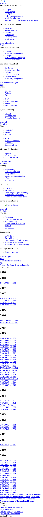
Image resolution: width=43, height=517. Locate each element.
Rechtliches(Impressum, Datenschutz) (11, 513)
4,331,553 (12, 301)
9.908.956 (4, 366)
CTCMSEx (9, 188)
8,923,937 (12, 383)
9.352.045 (4, 385)
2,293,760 (12, 429)
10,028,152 (13, 379)
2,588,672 (12, 480)
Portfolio (3, 163)
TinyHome (11, 29)
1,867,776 (12, 445)
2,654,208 (12, 349)
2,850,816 (12, 482)
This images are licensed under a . (20, 496)
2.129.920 (4, 467)
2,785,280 (12, 351)
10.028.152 (4, 379)
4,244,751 (12, 401)
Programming (12, 171)
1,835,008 (12, 340)
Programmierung (13, 218)
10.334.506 (4, 368)
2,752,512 (12, 463)
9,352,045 (12, 385)
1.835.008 (4, 340)
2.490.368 (4, 477)
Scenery (8, 91)
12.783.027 (4, 323)
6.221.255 (4, 407)
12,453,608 (13, 320)
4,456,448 (12, 409)
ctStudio (10, 179)
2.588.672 (4, 480)
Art (1, 85)
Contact (3, 507)
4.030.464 (4, 403)
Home (2, 261)
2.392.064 (4, 355)
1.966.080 (4, 490)
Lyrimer (9, 34)
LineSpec (14, 15)
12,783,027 (13, 323)
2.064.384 (4, 425)
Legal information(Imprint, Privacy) (6, 510)
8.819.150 (4, 377)
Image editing (15, 175)
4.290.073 (4, 305)
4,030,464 (12, 403)
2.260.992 (4, 353)
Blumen (8, 134)
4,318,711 (12, 303)
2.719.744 (4, 347)
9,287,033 (12, 362)
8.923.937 (4, 383)
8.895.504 (4, 374)
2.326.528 (4, 427)
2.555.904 (4, 473)
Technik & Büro (11, 145)
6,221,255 (12, 407)
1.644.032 (4, 283)
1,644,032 (12, 283)
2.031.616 (4, 460)
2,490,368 (12, 477)
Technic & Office (11, 106)
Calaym (10, 11)
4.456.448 (4, 409)
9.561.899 (4, 381)
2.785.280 (4, 351)
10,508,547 (13, 370)
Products (3, 3)
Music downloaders (21, 19)
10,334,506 (13, 368)
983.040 (3, 475)
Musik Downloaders (12, 60)
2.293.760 (4, 429)
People (7, 103)
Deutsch (9, 516)
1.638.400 (4, 488)
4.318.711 (4, 303)
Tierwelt (8, 132)
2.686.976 (4, 338)
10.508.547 (4, 370)
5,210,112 (12, 405)
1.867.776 (4, 445)
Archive (16, 507)
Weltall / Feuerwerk (12, 141)
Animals (8, 93)
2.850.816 (4, 482)
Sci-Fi (7, 99)
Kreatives (3, 124)
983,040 (10, 475)
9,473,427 (12, 372)
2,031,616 (12, 460)
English (3, 516)
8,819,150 (12, 377)
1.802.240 (4, 492)
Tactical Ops (16, 191)
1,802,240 (12, 492)
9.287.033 (4, 362)
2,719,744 (12, 347)
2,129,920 (12, 467)
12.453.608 (4, 320)
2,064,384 (12, 425)
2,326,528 (12, 427)
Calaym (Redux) (11, 38)
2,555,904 (12, 473)
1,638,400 (12, 488)
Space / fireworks (11, 101)
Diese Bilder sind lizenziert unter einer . (20, 499)
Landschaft (9, 130)
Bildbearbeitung (15, 222)
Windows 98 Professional (16, 196)
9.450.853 (4, 364)
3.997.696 (4, 360)
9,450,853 (12, 364)
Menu (2, 259)
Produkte (3, 45)
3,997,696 (12, 360)
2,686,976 (12, 338)
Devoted (8, 114)
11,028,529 (13, 298)
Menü (2, 263)
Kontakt (9, 507)
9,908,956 (12, 366)
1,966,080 (12, 490)
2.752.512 (4, 463)
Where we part (10, 116)
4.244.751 (4, 401)
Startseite (3, 265)
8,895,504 (12, 374)
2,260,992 (12, 353)
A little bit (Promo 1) (12, 118)
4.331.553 (4, 301)
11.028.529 (4, 298)
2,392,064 (12, 355)
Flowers (8, 95)
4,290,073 (12, 305)
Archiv (21, 507)
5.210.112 (4, 405)
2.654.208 (4, 349)
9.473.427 (4, 372)
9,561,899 (12, 381)
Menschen (9, 143)
